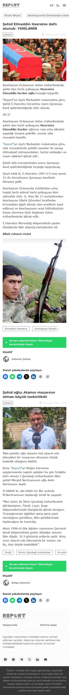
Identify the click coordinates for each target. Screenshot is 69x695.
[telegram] (19, 376)
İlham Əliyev (13, 15)
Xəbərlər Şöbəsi (21, 359)
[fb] (5, 376)
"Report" (16, 468)
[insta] (13, 659)
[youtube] (45, 659)
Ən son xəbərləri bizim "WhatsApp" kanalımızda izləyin (31, 342)
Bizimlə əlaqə (48, 624)
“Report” (8, 144)
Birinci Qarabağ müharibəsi (34, 552)
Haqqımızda (10, 624)
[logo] (11, 5)
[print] (40, 376)
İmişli (8, 552)
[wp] (12, 376)
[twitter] (26, 376)
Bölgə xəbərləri (21, 582)
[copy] (47, 376)
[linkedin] (33, 376)
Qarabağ (8, 35)
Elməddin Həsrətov (16, 328)
